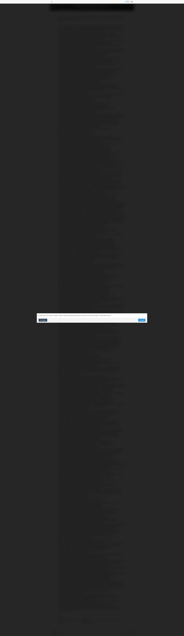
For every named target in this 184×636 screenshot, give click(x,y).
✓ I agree (142, 320)
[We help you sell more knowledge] (51, 1)
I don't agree (43, 320)
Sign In (127, 1)
